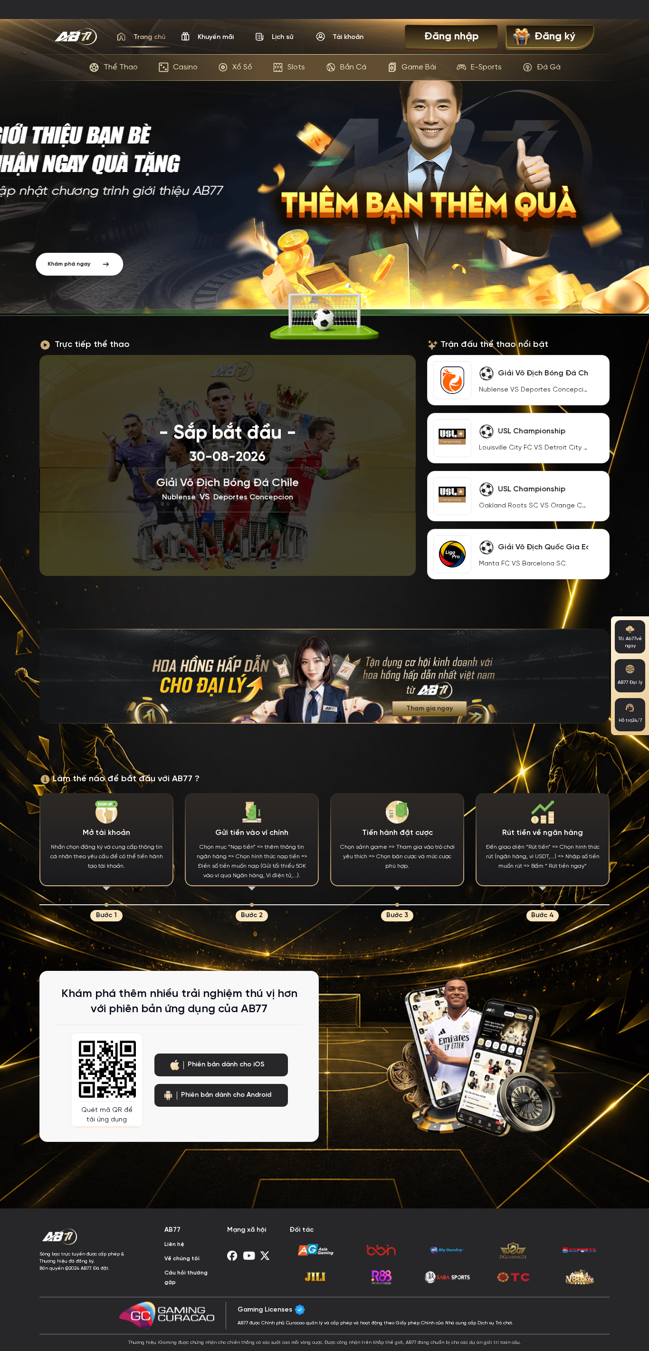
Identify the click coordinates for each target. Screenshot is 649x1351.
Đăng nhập (451, 36)
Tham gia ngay (429, 708)
